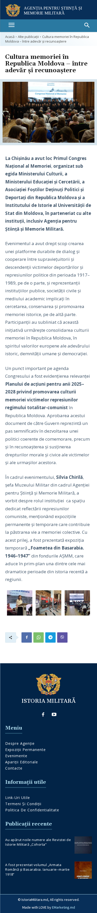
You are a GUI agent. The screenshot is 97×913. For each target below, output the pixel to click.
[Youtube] (54, 715)
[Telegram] (50, 637)
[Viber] (62, 637)
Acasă (9, 36)
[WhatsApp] (38, 637)
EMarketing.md (63, 907)
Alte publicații (28, 36)
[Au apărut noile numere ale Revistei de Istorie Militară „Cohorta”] (83, 845)
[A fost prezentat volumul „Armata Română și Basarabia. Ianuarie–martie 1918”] (83, 870)
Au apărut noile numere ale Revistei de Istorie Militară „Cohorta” (38, 842)
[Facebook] (26, 637)
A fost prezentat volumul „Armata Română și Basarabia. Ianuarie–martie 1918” (37, 869)
